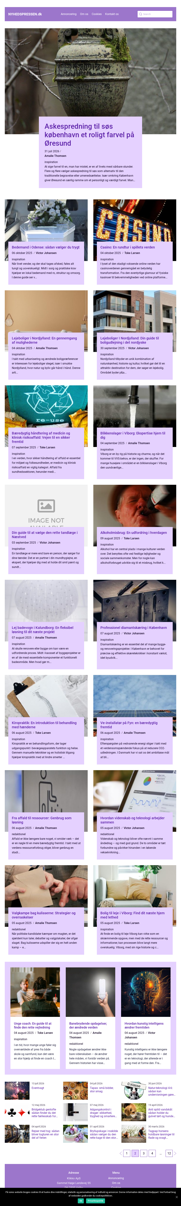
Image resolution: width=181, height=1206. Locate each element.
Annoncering (69, 14)
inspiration (51, 162)
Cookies (97, 14)
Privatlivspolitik (95, 1201)
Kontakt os (112, 14)
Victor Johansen (46, 253)
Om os (84, 14)
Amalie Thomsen (55, 156)
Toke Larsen (132, 253)
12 (169, 1153)
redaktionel (19, 834)
